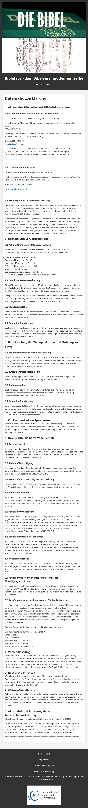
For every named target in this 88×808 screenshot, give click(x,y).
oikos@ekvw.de (17, 144)
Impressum (44, 759)
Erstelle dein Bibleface (44, 84)
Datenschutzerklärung (44, 771)
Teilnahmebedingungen (44, 765)
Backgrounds (44, 754)
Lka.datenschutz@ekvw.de (16, 189)
